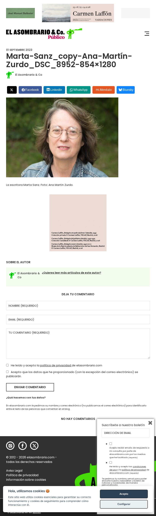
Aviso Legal (14, 470)
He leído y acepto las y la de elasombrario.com (129, 469)
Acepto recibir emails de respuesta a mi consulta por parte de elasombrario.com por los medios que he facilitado (129, 452)
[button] (44, 33)
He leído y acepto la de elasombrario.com (56, 365)
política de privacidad (56, 365)
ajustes (37, 512)
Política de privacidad (22, 475)
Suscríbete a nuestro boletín (123, 425)
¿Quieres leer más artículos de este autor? (71, 273)
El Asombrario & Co (28, 75)
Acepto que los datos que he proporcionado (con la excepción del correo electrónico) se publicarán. (72, 374)
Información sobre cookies (26, 480)
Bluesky (128, 89)
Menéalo (106, 89)
